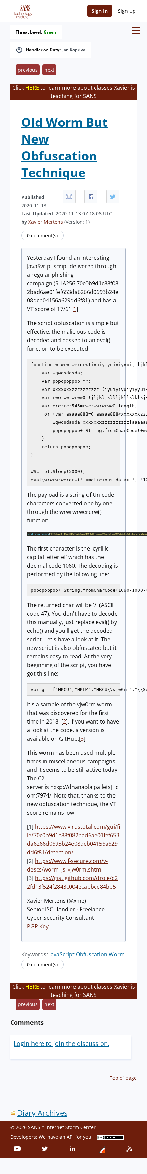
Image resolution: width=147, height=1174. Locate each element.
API (70, 1137)
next (49, 69)
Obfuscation (91, 954)
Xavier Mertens (45, 222)
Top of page (123, 1078)
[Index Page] (22, 10)
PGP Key (38, 926)
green (50, 32)
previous (28, 69)
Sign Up (127, 11)
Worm (117, 954)
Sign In (100, 11)
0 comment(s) (42, 235)
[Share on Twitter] (112, 196)
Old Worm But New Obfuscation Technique (64, 147)
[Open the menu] (136, 30)
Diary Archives (42, 1113)
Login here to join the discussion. (61, 1043)
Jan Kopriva (73, 50)
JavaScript (62, 954)
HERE (32, 87)
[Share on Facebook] (90, 196)
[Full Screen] (69, 196)
